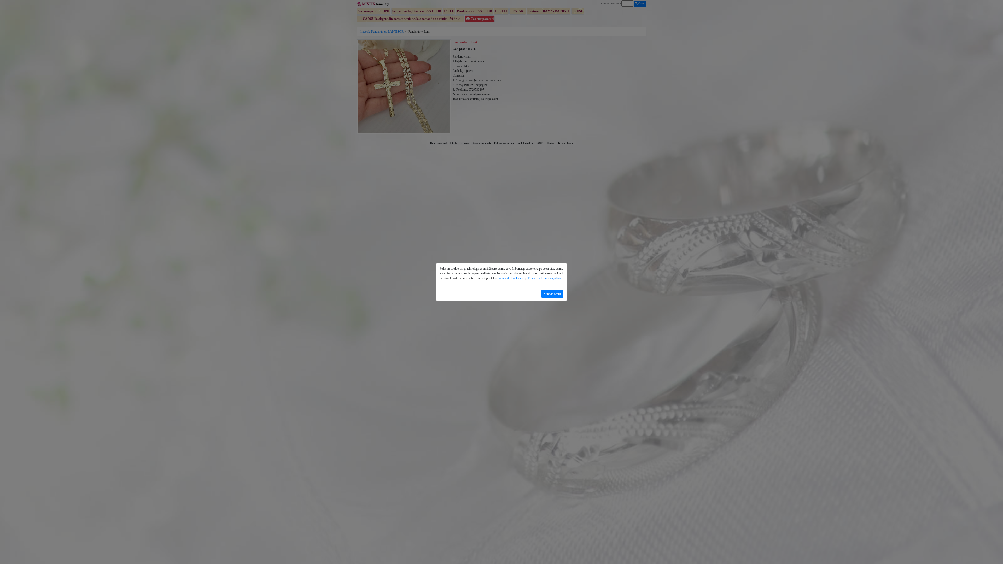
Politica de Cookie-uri (510, 278)
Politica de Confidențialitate (545, 278)
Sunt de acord (552, 294)
